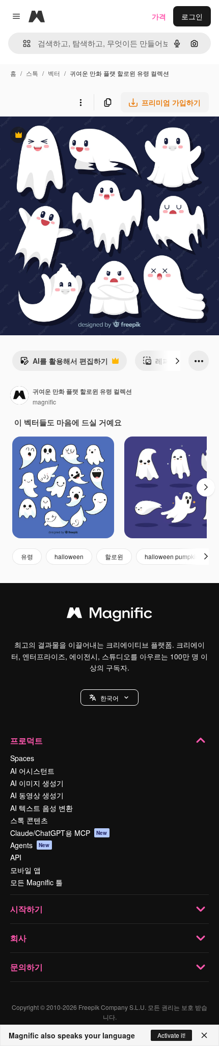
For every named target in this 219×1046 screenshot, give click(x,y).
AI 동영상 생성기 (37, 795)
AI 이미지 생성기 (37, 783)
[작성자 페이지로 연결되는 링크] (19, 396)
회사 (18, 938)
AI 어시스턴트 (32, 771)
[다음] (177, 361)
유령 (27, 556)
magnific (44, 401)
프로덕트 (26, 740)
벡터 (54, 73)
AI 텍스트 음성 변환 (41, 808)
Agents (30, 845)
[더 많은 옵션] (80, 102)
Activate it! (171, 1035)
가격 (159, 16)
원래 (58, 136)
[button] (109, 697)
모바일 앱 (25, 870)
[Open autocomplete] (23, 43)
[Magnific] (109, 615)
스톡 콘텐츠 (29, 820)
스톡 (32, 73)
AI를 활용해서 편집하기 (64, 363)
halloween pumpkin (172, 556)
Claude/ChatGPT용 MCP (58, 833)
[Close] (204, 1035)
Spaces (22, 758)
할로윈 (114, 556)
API (15, 857)
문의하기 (26, 967)
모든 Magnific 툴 (36, 882)
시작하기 (26, 909)
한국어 (109, 697)
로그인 (192, 16)
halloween (69, 556)
